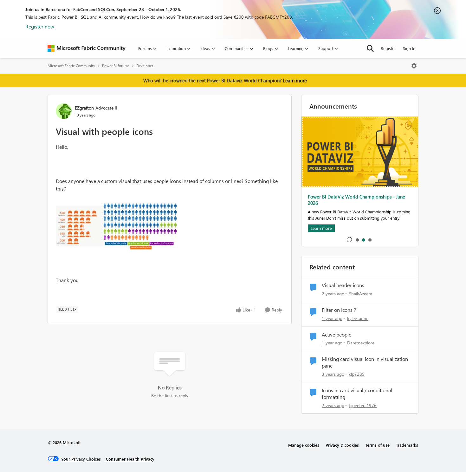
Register (388, 48)
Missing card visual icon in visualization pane (365, 362)
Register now (39, 26)
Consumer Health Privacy (130, 459)
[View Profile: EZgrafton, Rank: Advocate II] (64, 111)
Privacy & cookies (342, 445)
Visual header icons (343, 285)
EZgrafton (84, 108)
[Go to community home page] (87, 48)
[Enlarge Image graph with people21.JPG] (140, 226)
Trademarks (407, 445)
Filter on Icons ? (339, 310)
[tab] (357, 239)
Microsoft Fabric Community (71, 65)
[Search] (370, 48)
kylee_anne (357, 318)
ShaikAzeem (360, 294)
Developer (144, 65)
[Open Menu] (414, 65)
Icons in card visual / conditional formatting (357, 393)
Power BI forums (115, 65)
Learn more (295, 80)
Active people (336, 334)
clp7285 (357, 374)
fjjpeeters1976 (363, 405)
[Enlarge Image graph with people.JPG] (79, 226)
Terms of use (377, 445)
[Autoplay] (349, 239)
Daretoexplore (360, 343)
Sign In (409, 48)
